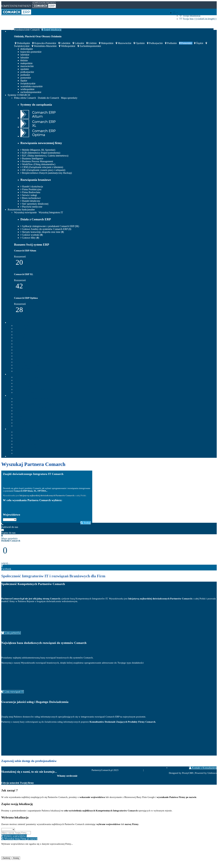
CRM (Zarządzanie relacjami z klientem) (42, 167)
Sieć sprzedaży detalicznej (34, 203)
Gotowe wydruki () (32, 234)
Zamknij (6, 858)
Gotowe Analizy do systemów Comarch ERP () (46, 229)
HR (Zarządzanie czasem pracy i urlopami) (43, 170)
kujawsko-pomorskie (45, 43)
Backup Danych (25, 413)
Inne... (20, 425)
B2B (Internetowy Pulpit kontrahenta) (40, 152)
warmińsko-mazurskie (45, 46)
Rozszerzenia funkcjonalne (21, 209)
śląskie (199, 43)
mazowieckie (124, 43)
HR (19, 419)
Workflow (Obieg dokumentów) (33, 407)
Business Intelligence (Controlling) (34, 404)
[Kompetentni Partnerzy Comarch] (16, 13)
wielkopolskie (68, 46)
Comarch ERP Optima (28, 383)
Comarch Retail (25, 386)
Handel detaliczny (30, 201)
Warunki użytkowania (155, 770)
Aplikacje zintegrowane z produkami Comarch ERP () (50, 226)
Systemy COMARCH (19, 95)
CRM (20, 416)
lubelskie (65, 43)
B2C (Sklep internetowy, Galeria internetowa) (44, 155)
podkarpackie (155, 43)
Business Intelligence (32, 158)
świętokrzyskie (27, 83)
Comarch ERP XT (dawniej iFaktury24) (38, 389)
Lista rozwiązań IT (14, 691)
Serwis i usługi (29, 195)
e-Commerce (24, 422)
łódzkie (92, 43)
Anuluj (16, 858)
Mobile (20, 410)
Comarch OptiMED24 (28, 392)
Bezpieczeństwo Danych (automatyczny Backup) (46, 173)
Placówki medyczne (31, 206)
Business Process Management (37, 161)
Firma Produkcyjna (31, 189)
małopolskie (107, 43)
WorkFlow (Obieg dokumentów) (38, 164)
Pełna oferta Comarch (25, 97)
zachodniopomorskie (90, 46)
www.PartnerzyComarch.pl (72, 768)
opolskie (140, 43)
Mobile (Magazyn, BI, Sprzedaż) (38, 149)
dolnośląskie (23, 43)
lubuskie (79, 43)
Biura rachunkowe (31, 198)
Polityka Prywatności (132, 770)
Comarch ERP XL (26, 380)
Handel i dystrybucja (32, 186)
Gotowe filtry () (30, 237)
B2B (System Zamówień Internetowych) (37, 401)
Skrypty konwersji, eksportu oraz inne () (42, 232)
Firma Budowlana (30, 192)
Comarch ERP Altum (28, 377)
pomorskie (186, 43)
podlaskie (171, 43)
